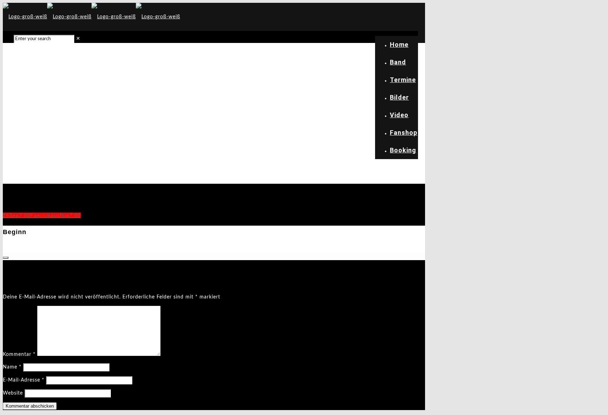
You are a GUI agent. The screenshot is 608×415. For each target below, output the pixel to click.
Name (12, 367)
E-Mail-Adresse (23, 380)
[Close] (5, 258)
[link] (78, 38)
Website (13, 393)
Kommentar (19, 354)
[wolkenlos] (91, 17)
